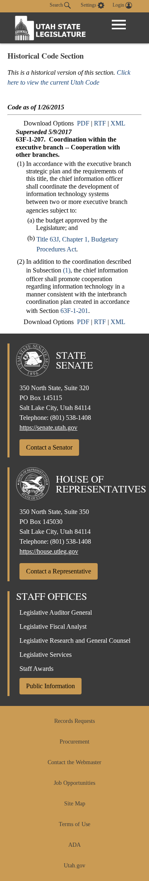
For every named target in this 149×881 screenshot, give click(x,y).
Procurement (74, 742)
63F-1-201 (74, 310)
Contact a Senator (49, 447)
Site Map (74, 803)
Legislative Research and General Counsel (74, 640)
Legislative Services (45, 654)
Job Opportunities (74, 783)
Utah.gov (74, 865)
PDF (83, 123)
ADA (74, 845)
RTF (100, 123)
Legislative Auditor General (55, 612)
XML (118, 123)
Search (57, 5)
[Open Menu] (119, 25)
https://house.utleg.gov (48, 551)
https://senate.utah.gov (48, 427)
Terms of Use (74, 824)
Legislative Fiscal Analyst (53, 626)
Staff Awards (36, 668)
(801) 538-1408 (70, 417)
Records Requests (74, 721)
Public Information (50, 685)
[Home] (50, 27)
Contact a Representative (58, 571)
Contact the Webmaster (74, 762)
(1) (66, 270)
